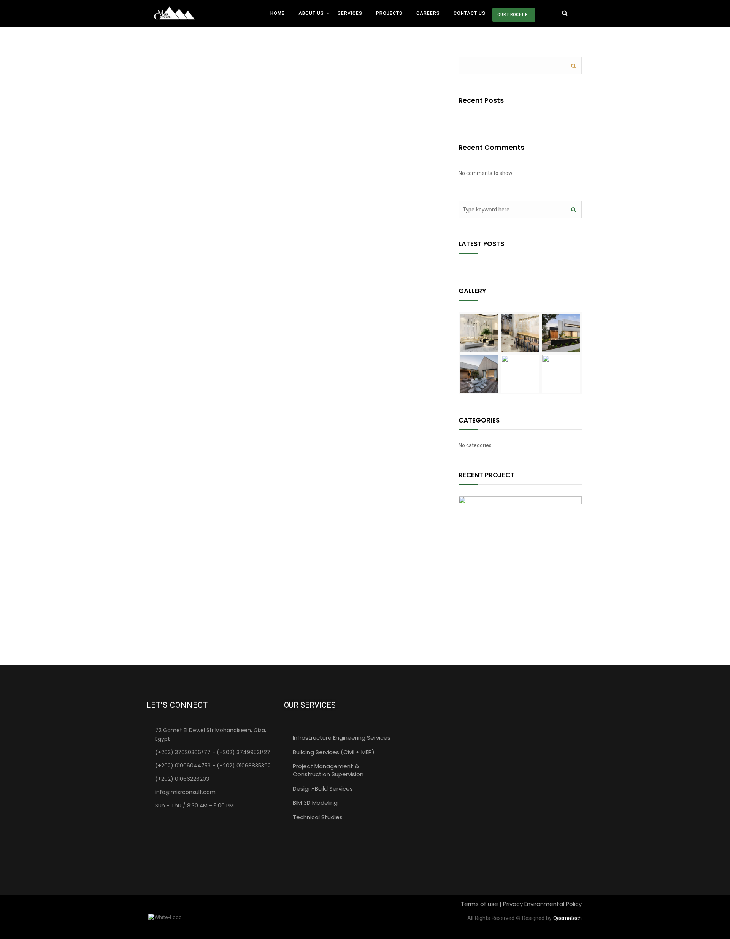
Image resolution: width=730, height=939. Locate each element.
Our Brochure (513, 15)
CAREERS (428, 13)
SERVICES (350, 13)
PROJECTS (389, 13)
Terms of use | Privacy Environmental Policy (521, 904)
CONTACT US (470, 13)
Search (573, 65)
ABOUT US (311, 13)
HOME (277, 13)
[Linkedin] (151, 820)
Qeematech (567, 918)
